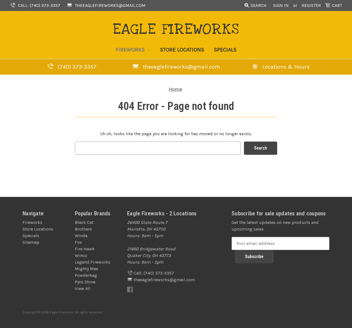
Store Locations (182, 50)
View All (82, 288)
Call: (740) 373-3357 (38, 5)
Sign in (281, 5)
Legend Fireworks (92, 262)
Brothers (83, 229)
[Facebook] (130, 289)
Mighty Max (86, 268)
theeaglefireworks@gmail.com (109, 5)
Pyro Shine (85, 281)
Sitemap (31, 242)
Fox (78, 242)
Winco (81, 255)
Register (311, 5)
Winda (81, 235)
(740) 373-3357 (77, 67)
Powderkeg (86, 275)
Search (257, 5)
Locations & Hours (285, 67)
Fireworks (130, 50)
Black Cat (84, 222)
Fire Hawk (85, 248)
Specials (225, 50)
